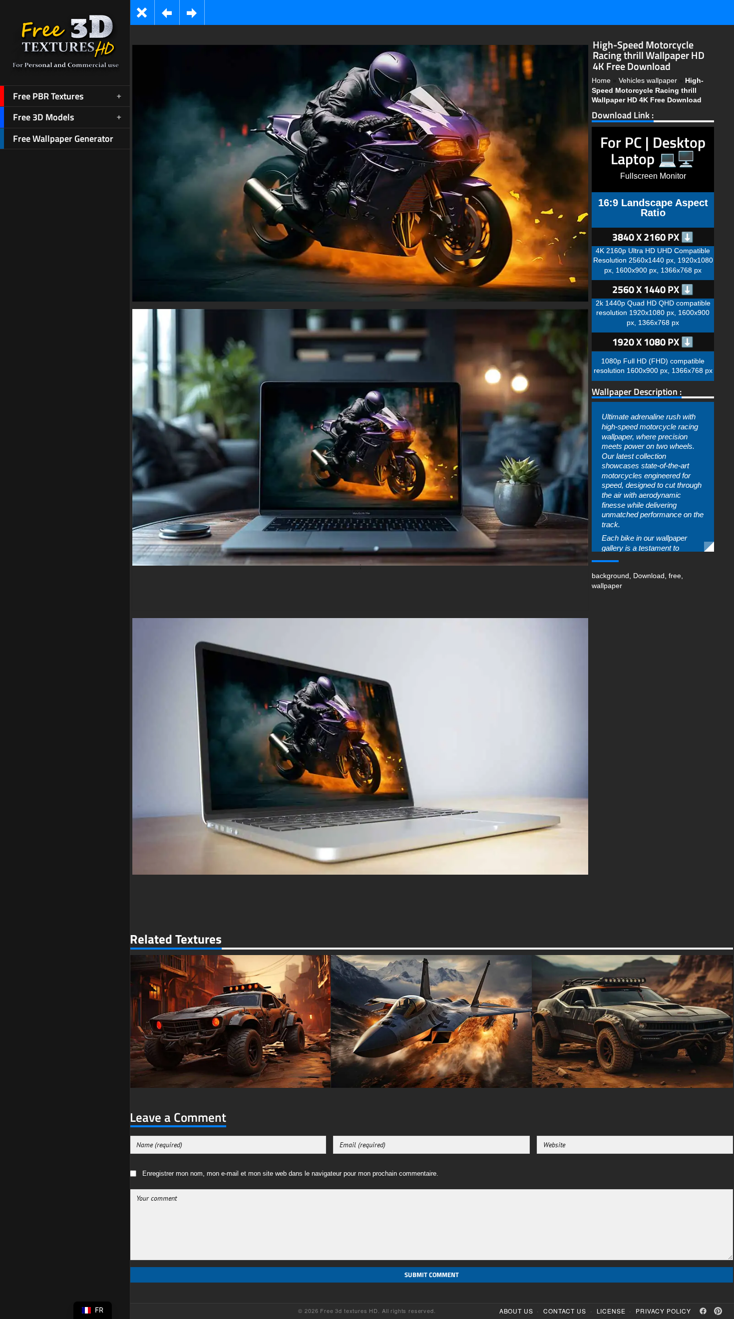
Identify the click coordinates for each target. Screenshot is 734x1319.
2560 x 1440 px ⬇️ (653, 289)
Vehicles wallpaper (648, 80)
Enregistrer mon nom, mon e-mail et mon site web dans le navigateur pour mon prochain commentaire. (290, 1173)
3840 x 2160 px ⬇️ (653, 237)
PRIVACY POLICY (663, 1311)
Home (601, 80)
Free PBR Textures (48, 96)
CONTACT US (564, 1311)
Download (649, 576)
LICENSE (611, 1311)
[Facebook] (703, 1311)
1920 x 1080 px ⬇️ (653, 341)
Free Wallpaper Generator (63, 138)
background (610, 576)
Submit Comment (431, 1275)
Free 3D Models (43, 117)
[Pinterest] (718, 1311)
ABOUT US (516, 1311)
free (675, 576)
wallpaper (607, 586)
